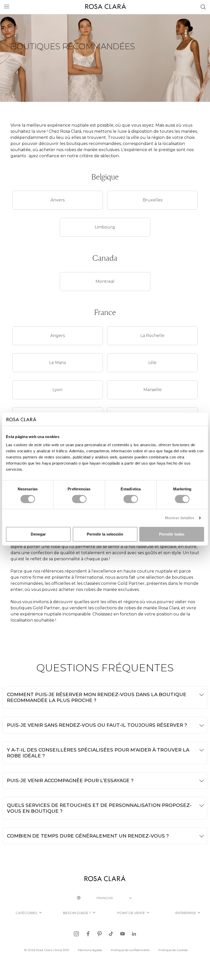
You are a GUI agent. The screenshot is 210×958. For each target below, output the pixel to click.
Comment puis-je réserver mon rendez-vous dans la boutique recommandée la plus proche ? (96, 697)
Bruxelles (152, 200)
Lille (152, 362)
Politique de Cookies (173, 950)
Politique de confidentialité (130, 950)
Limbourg (105, 227)
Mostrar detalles (179, 518)
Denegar (38, 534)
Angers (57, 335)
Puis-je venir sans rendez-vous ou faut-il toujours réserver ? (97, 725)
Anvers (57, 200)
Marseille (152, 389)
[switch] (79, 499)
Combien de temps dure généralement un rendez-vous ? (88, 836)
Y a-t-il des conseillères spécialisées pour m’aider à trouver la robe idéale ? (98, 753)
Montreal (105, 281)
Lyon (57, 389)
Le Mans (57, 362)
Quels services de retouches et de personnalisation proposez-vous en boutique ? (99, 808)
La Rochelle (152, 335)
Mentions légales (90, 950)
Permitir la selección (105, 534)
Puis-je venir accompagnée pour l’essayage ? (70, 780)
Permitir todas (171, 534)
